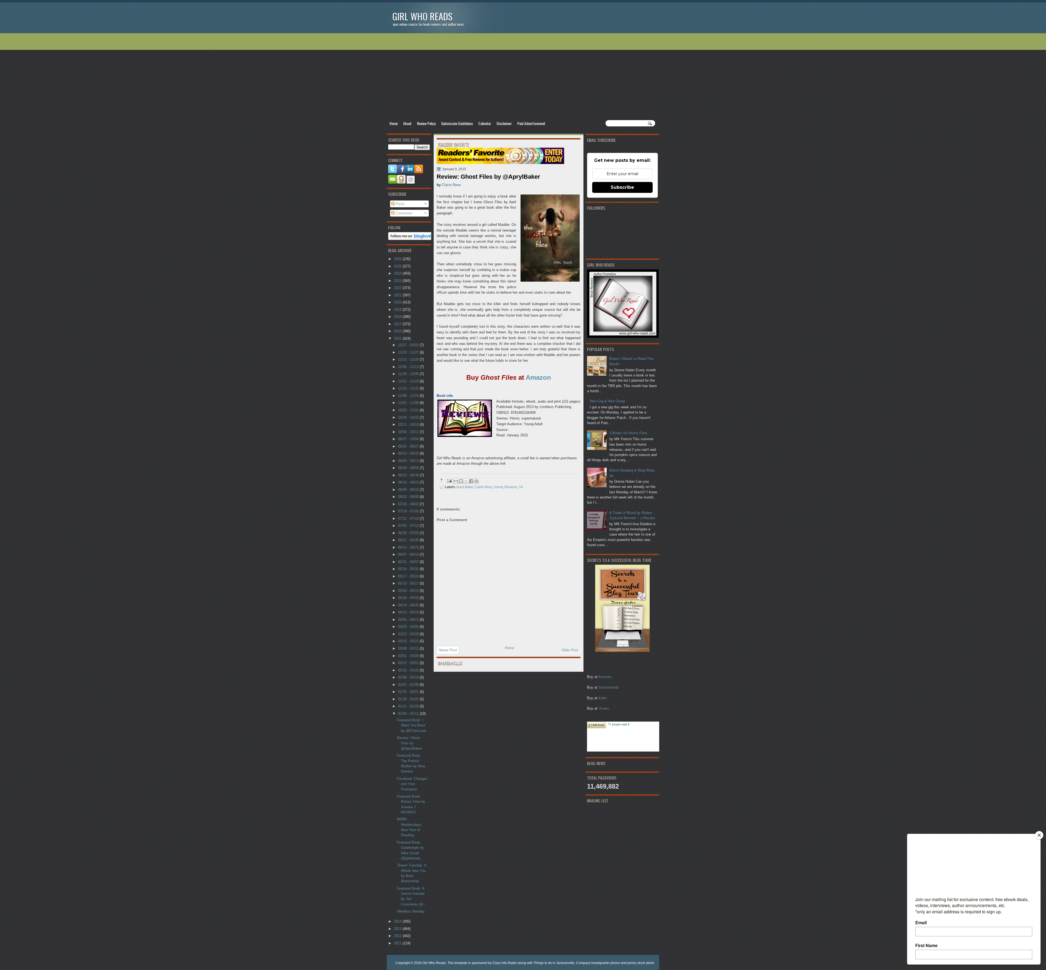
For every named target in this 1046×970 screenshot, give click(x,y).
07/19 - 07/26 (409, 511)
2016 (398, 331)
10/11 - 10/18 (409, 424)
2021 (398, 295)
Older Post (569, 650)
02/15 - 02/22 (409, 670)
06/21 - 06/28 (409, 540)
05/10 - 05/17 (409, 583)
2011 (398, 943)
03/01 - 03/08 (409, 656)
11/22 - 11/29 (409, 381)
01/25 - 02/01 (409, 692)
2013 (398, 929)
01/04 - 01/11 (409, 713)
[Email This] (455, 481)
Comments (403, 213)
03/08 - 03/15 (409, 648)
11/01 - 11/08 (409, 403)
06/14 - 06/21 (409, 547)
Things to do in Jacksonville (554, 963)
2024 (398, 273)
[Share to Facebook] (471, 481)
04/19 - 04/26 (409, 605)
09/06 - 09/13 (409, 461)
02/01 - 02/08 (409, 685)
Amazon (604, 677)
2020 (398, 302)
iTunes (603, 708)
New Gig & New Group (607, 401)
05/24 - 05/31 (409, 569)
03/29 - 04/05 (409, 627)
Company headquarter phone (598, 963)
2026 (398, 259)
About (407, 123)
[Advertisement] (523, 76)
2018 (398, 317)
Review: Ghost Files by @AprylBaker (409, 743)
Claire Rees (451, 185)
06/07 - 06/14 (409, 554)
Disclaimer (504, 123)
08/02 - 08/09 (409, 497)
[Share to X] (466, 481)
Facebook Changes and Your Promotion (412, 784)
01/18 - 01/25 (409, 699)
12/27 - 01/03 (409, 345)
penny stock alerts (640, 963)
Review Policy (426, 123)
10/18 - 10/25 (409, 417)
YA (521, 487)
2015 (398, 338)
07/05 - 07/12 (409, 526)
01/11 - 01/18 (409, 706)
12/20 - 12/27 (409, 352)
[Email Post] (449, 480)
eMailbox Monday (411, 911)
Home (394, 123)
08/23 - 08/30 (409, 475)
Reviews (510, 487)
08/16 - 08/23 (409, 482)
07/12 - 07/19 (409, 518)
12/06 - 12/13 (409, 367)
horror (498, 487)
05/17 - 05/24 (409, 576)
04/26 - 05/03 (409, 598)
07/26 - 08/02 (409, 504)
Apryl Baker (464, 487)
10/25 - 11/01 (409, 410)
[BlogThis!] (461, 481)
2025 (398, 266)
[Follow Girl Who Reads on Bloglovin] (411, 239)
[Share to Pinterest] (476, 481)
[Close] (1039, 835)
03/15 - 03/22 (409, 641)
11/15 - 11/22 (409, 388)
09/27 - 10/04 (409, 439)
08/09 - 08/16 (409, 490)
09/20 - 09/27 (409, 446)
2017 (398, 324)
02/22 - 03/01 (409, 663)
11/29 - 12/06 (409, 374)
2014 (398, 921)
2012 (398, 936)
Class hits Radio (504, 963)
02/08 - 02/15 (409, 677)
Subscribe (622, 187)
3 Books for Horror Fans (628, 433)
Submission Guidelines (457, 123)
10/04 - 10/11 (409, 432)
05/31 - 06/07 (409, 562)
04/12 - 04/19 (409, 612)
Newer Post (448, 650)
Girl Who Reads (422, 16)
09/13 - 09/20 (409, 453)
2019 (398, 310)
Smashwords (608, 687)
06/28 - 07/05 (409, 533)
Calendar (484, 123)
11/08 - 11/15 (409, 396)
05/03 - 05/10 (409, 591)
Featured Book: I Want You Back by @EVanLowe (411, 725)
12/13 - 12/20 (409, 359)
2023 (398, 281)
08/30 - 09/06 (409, 468)
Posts (399, 204)
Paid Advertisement (531, 123)
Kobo (602, 698)
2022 (398, 288)
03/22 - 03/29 (409, 634)
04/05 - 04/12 (409, 620)
